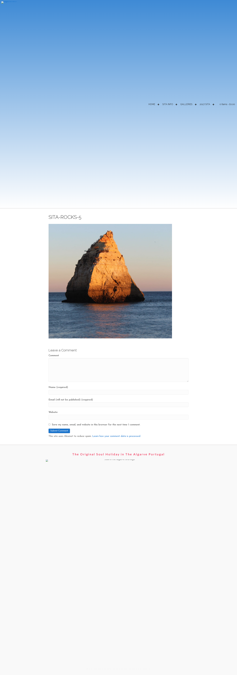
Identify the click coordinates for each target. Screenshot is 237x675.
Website (53, 412)
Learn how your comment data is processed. (116, 436)
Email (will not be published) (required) (71, 400)
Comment (54, 355)
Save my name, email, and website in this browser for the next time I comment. (96, 425)
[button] (158, 104)
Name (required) (58, 387)
